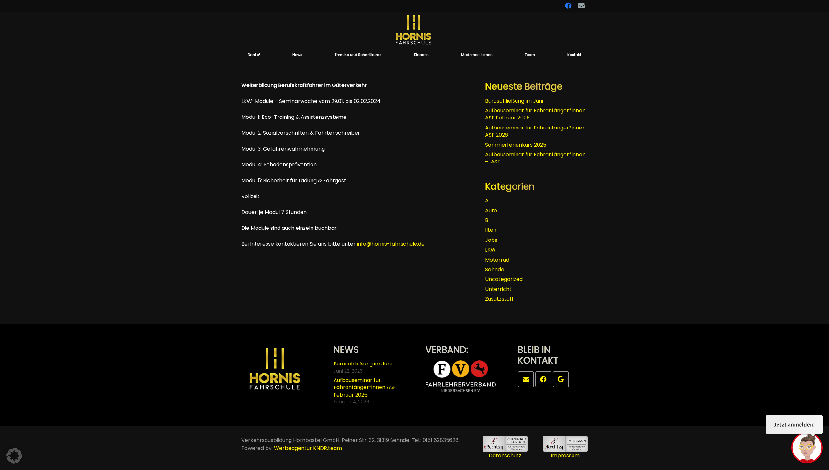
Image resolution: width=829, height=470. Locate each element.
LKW (490, 249)
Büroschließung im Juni (514, 101)
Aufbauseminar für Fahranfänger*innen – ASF (535, 158)
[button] (384, 54)
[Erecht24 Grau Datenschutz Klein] (505, 444)
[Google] (561, 379)
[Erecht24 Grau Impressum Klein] (565, 444)
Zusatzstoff (499, 299)
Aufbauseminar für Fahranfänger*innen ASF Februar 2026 (535, 114)
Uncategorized (504, 279)
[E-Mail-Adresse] (526, 379)
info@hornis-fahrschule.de (391, 244)
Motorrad (497, 259)
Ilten (490, 230)
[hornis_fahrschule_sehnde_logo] (414, 30)
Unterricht (498, 289)
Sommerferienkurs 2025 (515, 145)
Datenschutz (505, 455)
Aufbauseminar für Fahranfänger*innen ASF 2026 (535, 131)
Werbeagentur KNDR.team (308, 448)
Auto (491, 210)
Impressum (565, 455)
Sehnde (494, 269)
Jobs (491, 240)
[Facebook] (543, 379)
